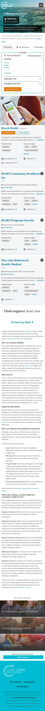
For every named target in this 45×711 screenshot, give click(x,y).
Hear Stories (15, 682)
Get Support (29, 682)
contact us (5, 422)
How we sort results (34, 56)
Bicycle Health (9, 128)
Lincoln (6, 63)
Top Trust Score (24, 47)
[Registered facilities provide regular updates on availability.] (17, 162)
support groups (11, 339)
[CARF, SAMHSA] (16, 209)
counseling (23, 339)
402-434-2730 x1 (8, 274)
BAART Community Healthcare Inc (21, 175)
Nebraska (29, 331)
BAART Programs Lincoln (17, 220)
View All (8, 73)
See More (26, 154)
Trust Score (28, 366)
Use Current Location (12, 21)
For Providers (22, 686)
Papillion (7, 70)
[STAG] (16, 158)
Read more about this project (24, 697)
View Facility (24, 133)
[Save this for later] (42, 98)
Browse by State (21, 322)
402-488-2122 (7, 228)
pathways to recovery (23, 587)
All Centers (7, 47)
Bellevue (7, 68)
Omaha (6, 65)
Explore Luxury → (23, 657)
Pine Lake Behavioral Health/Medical (15, 262)
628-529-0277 (9, 133)
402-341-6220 (7, 187)
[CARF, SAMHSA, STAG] (16, 249)
